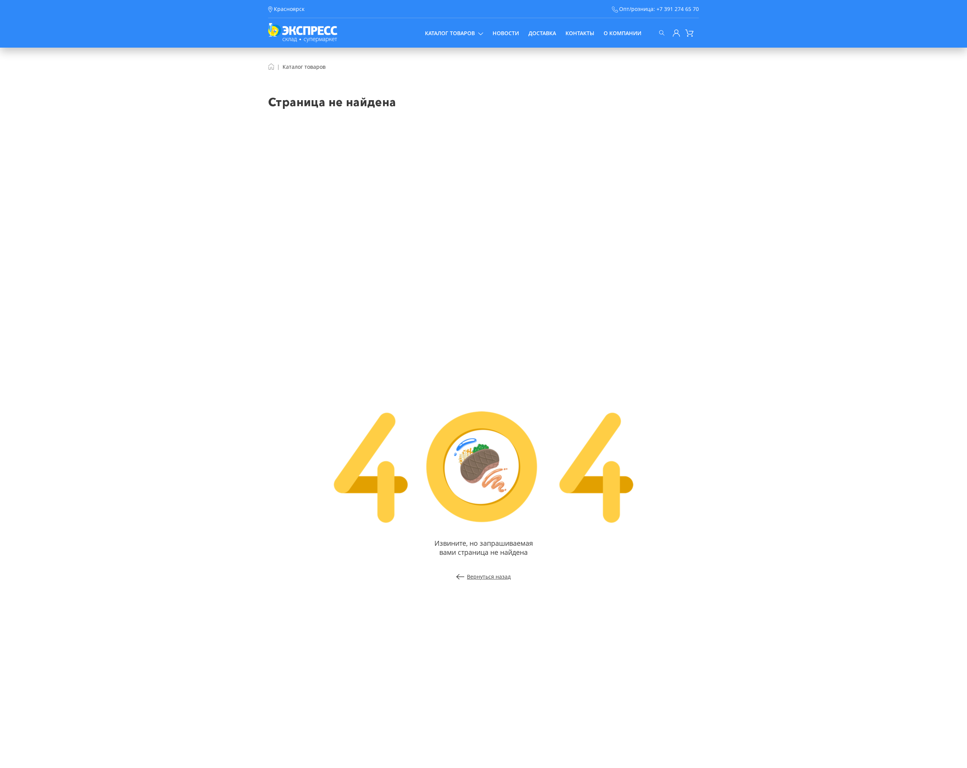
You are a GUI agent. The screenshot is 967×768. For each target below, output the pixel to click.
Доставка (542, 33)
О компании (622, 33)
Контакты (579, 33)
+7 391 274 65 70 (678, 8)
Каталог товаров (450, 33)
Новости (506, 33)
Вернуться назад (489, 576)
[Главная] (271, 66)
